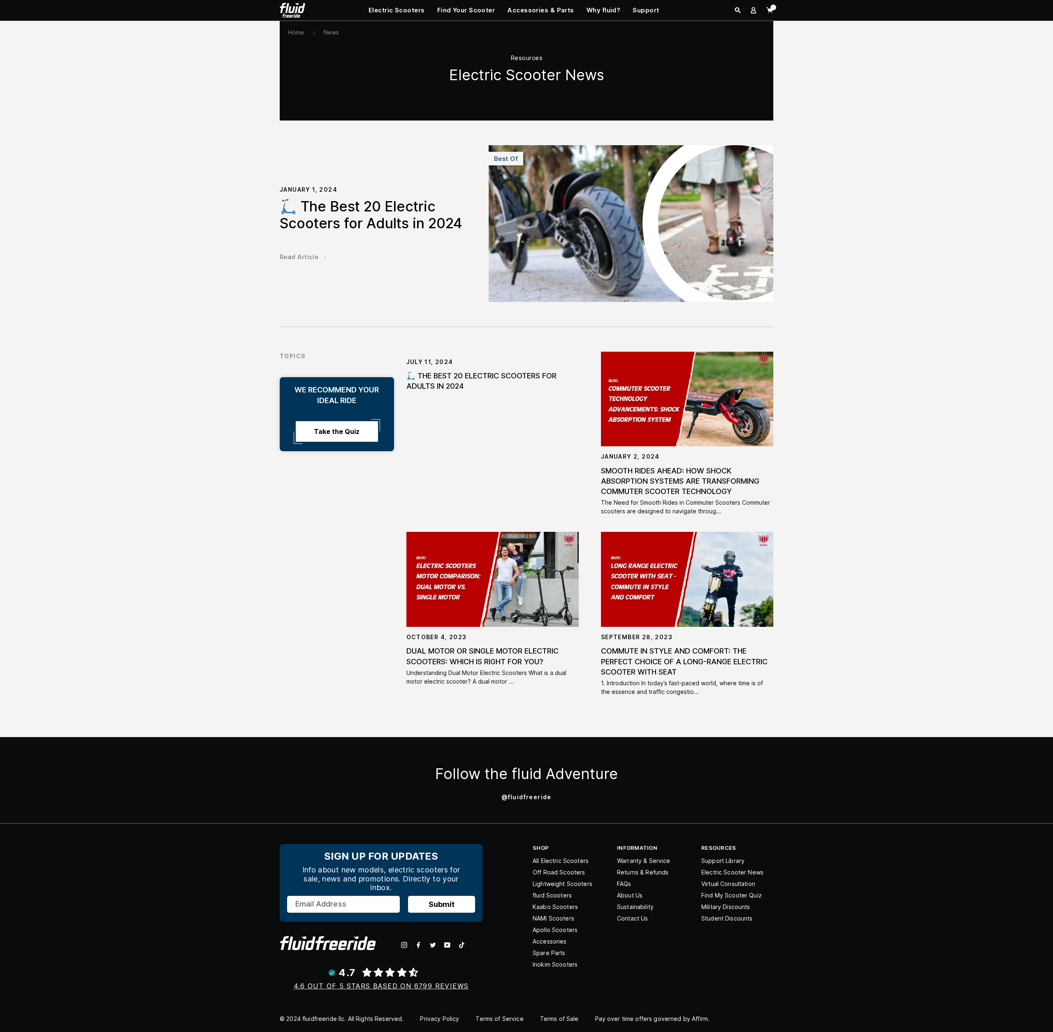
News (331, 32)
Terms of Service (499, 1018)
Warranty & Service (643, 860)
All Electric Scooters (561, 860)
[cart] (769, 10)
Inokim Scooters (555, 964)
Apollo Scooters (555, 929)
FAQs (624, 883)
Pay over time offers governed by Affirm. (652, 1018)
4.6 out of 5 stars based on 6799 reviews (381, 986)
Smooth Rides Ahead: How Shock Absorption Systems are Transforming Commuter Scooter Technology (680, 481)
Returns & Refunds (642, 872)
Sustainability (635, 906)
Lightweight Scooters (562, 883)
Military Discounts (725, 906)
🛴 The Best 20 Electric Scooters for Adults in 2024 (371, 215)
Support (646, 10)
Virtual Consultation (728, 883)
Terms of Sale (559, 1018)
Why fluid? (604, 10)
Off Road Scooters (559, 872)
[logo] (292, 10)
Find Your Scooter (466, 10)
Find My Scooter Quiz (731, 895)
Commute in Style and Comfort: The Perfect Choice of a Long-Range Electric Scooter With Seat (684, 661)
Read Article (299, 257)
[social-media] (404, 945)
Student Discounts (726, 918)
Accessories (550, 941)
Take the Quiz (337, 431)
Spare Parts (549, 952)
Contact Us (632, 918)
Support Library (723, 860)
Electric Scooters (397, 10)
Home (296, 32)
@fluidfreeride (526, 796)
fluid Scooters (552, 895)
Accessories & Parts (540, 10)
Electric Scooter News (732, 872)
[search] (738, 10)
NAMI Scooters (553, 918)
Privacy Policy (439, 1018)
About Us (629, 895)
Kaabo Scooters (555, 906)
